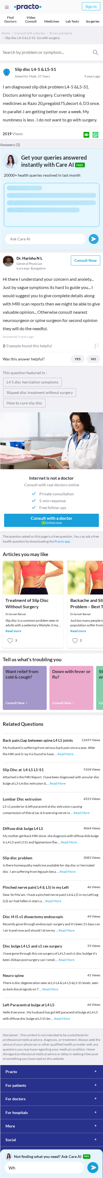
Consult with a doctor (30, 33)
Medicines (51, 21)
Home (5, 33)
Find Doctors (10, 19)
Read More (65, 754)
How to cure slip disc (24, 403)
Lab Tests (72, 21)
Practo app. (62, 541)
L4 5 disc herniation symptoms (33, 382)
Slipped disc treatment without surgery (40, 392)
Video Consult (31, 19)
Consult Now (85, 260)
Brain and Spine (61, 33)
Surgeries (92, 21)
